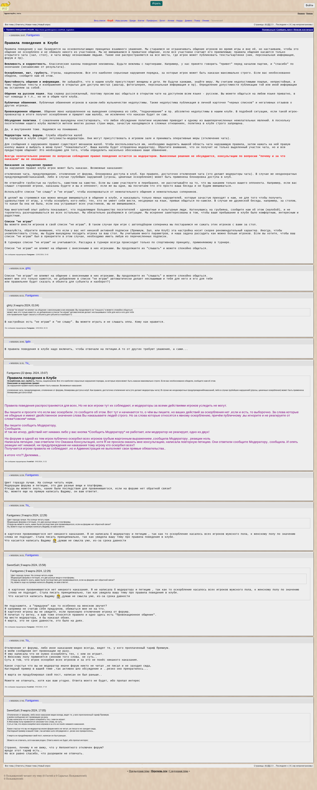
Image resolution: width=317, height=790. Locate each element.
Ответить (19, 24)
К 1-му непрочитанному (301, 24)
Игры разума (121, 20)
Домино (188, 20)
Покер (197, 20)
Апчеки (171, 20)
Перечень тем (159, 771)
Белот (162, 20)
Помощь (309, 13)
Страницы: (259, 24)
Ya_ (27, 363)
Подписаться (268, 30)
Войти (309, 5)
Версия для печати (303, 30)
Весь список (99, 20)
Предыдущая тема (139, 771)
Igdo (28, 341)
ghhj (28, 268)
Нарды (179, 20)
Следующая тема (178, 771)
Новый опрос (44, 24)
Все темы (9, 24)
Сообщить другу (285, 30)
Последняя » (282, 24)
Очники (205, 20)
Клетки (141, 20)
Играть (156, 3)
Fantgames (33, 35)
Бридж (133, 20)
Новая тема (31, 24)
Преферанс (152, 20)
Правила (301, 13)
